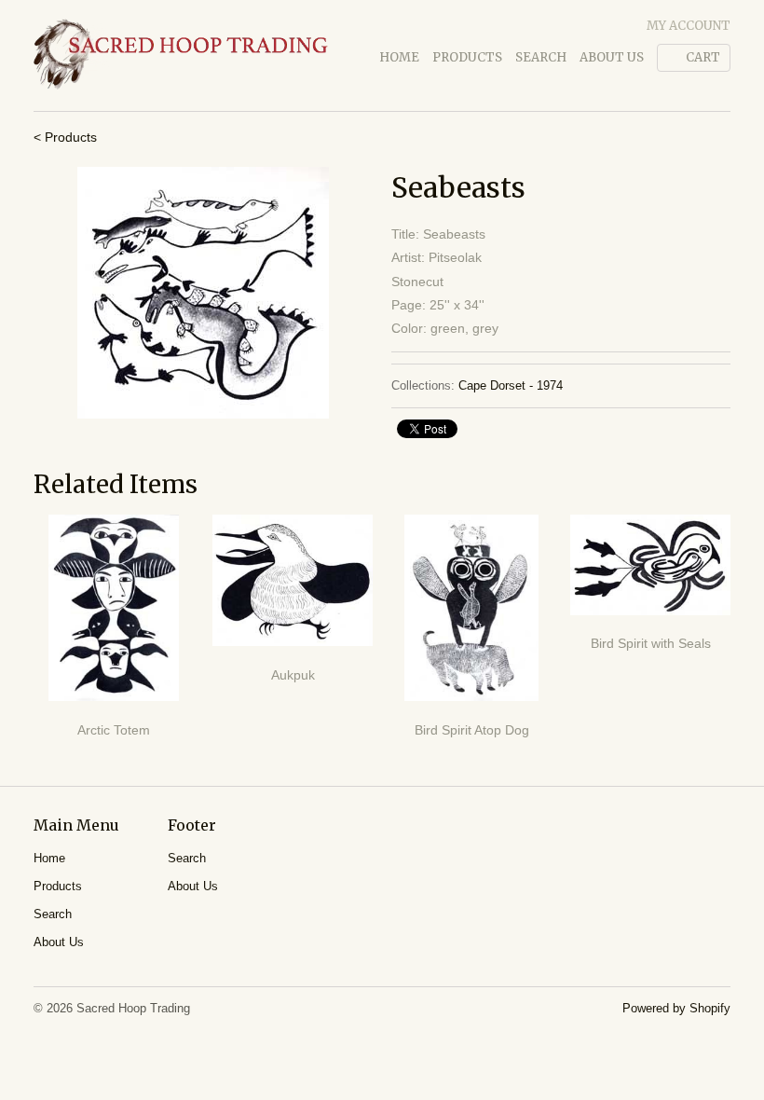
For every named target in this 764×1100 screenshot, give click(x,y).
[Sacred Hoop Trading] (181, 55)
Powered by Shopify (676, 1008)
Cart (703, 57)
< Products (65, 137)
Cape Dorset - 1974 (510, 385)
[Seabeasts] (203, 293)
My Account (688, 26)
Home (399, 57)
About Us (612, 57)
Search (540, 57)
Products (467, 57)
